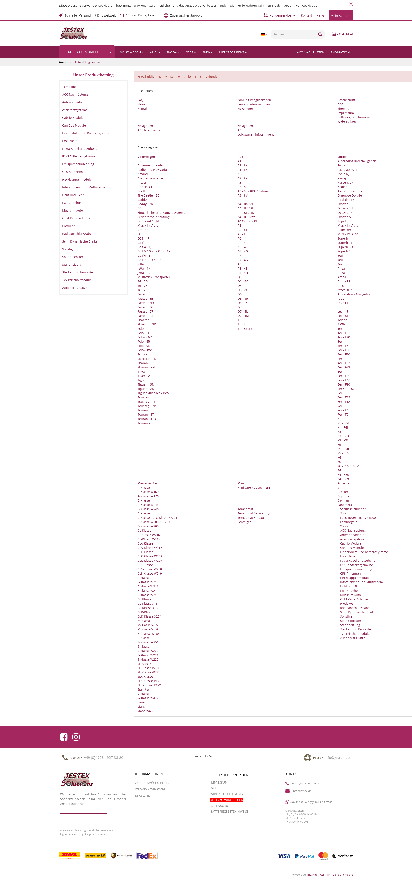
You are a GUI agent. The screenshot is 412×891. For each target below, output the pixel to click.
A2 (239, 174)
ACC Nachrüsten (310, 52)
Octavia (343, 204)
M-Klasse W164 (148, 629)
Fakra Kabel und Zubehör (358, 560)
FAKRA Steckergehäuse (356, 565)
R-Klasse (144, 638)
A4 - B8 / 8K (246, 213)
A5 (239, 225)
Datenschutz (347, 100)
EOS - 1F (143, 238)
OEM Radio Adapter (353, 599)
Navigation (340, 52)
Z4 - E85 (343, 475)
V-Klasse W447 (148, 698)
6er (340, 393)
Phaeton (143, 320)
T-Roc (141, 371)
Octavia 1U (345, 208)
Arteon (142, 182)
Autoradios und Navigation (357, 161)
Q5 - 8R (243, 298)
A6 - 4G (243, 251)
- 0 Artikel (344, 34)
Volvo (343, 526)
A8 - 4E (242, 268)
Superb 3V (345, 251)
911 (340, 487)
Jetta (141, 264)
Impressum (346, 113)
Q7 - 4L (243, 311)
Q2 (240, 277)
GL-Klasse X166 (148, 608)
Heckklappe (346, 200)
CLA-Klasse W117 (150, 548)
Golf (140, 243)
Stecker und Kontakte (355, 629)
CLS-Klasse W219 (150, 573)
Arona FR (344, 281)
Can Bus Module (351, 548)
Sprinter (143, 689)
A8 (239, 264)
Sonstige (345, 616)
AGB (341, 104)
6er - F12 (344, 402)
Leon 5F (343, 316)
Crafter (143, 230)
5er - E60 (344, 380)
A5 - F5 (242, 234)
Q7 (240, 307)
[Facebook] (63, 737)
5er (340, 371)
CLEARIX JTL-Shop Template (336, 874)
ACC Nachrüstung (352, 530)
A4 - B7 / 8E (246, 208)
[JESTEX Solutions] (81, 33)
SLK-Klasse (145, 676)
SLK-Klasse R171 (149, 681)
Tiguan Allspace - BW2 (154, 393)
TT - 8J (242, 324)
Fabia (341, 165)
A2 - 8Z (242, 178)
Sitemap (343, 109)
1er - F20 (344, 337)
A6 (239, 238)
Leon (341, 307)
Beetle (142, 191)
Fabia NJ (343, 174)
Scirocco (143, 354)
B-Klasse (144, 500)
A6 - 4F (242, 247)
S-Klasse (144, 646)
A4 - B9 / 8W (246, 217)
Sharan (143, 363)
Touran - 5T (146, 423)
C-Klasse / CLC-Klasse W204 (157, 518)
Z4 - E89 (343, 479)
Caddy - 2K (145, 204)
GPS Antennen (350, 573)
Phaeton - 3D (147, 324)
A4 (239, 200)
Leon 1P (343, 311)
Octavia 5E (345, 217)
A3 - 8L (242, 187)
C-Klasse (144, 513)
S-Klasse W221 (148, 655)
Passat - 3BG (146, 303)
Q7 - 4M (243, 316)
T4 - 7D (143, 281)
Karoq (342, 178)
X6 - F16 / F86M (348, 466)
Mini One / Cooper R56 (254, 487)
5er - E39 (344, 376)
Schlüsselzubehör (352, 509)
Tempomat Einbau (251, 518)
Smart (344, 513)
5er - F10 (344, 384)
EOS (140, 234)
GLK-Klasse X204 (149, 616)
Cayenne (344, 496)
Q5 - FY (243, 303)
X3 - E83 (343, 436)
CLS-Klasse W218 (150, 569)
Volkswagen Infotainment (256, 134)
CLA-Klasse (145, 543)
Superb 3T (345, 243)
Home (63, 62)
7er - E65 (344, 410)
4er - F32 (344, 363)
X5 (339, 444)
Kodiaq (343, 187)
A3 (239, 182)
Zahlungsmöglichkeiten (254, 100)
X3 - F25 (343, 440)
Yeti (340, 255)
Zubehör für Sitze (352, 638)
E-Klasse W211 (148, 586)
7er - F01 (344, 414)
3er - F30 (344, 354)
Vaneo (142, 702)
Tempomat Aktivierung (254, 513)
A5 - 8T (242, 230)
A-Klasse (144, 487)
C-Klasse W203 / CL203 (154, 522)
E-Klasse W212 (148, 591)
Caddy (142, 200)
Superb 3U (345, 247)
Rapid (342, 221)
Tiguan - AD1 (147, 389)
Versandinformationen (254, 104)
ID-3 (140, 161)
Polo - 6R (144, 341)
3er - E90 (344, 350)
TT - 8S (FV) (245, 328)
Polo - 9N (144, 346)
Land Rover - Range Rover (358, 518)
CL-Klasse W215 (149, 539)
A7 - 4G (243, 260)
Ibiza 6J (343, 303)
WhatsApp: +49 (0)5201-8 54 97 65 (310, 802)
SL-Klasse (144, 664)
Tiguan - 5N (146, 384)
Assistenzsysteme (150, 178)
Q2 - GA (243, 281)
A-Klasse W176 (148, 496)
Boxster (343, 492)
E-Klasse (144, 578)
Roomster (344, 230)
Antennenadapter (352, 535)
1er (340, 328)
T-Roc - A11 (146, 376)
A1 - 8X (242, 165)
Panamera (345, 505)
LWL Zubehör (349, 591)
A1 (239, 161)
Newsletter (245, 109)
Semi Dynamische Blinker (358, 612)
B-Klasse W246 (148, 509)
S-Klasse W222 (148, 659)
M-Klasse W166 (148, 634)
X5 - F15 (343, 453)
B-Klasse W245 (148, 505)
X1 (339, 419)
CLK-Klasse (145, 552)
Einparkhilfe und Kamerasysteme (161, 213)
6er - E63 (344, 397)
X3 (339, 432)
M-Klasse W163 (148, 625)
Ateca (341, 286)
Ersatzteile (347, 556)
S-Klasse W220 (148, 651)
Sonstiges (244, 522)
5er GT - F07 (346, 389)
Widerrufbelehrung (226, 794)
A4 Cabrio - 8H (248, 221)
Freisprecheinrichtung (154, 217)
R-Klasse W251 (148, 642)
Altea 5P (343, 273)
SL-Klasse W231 (149, 672)
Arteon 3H (145, 187)
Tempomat (70, 87)
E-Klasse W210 (148, 582)
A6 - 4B (243, 243)
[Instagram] (76, 737)
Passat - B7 (145, 311)
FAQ (140, 100)
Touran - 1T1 (147, 414)
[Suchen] (320, 34)
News (320, 15)
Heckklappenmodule (354, 578)
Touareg (143, 397)
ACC (240, 130)
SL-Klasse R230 (148, 668)
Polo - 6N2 (145, 337)
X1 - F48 (343, 427)
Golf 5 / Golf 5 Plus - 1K (154, 251)
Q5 (240, 294)
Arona (342, 277)
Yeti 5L (342, 260)
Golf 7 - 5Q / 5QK (150, 260)
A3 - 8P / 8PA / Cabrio (253, 191)
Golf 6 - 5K (145, 255)
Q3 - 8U (243, 290)
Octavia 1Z (345, 213)
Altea (341, 268)
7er (340, 406)
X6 (339, 457)
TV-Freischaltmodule (354, 634)
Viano (141, 707)
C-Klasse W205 (148, 526)
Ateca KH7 (345, 290)
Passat (142, 294)
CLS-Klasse (145, 565)
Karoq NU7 (345, 182)
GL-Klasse (144, 599)
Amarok (143, 174)
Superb (343, 238)
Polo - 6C (144, 333)
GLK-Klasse (145, 612)
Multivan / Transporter (154, 277)
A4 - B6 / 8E (246, 204)
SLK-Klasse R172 (149, 685)
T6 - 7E (142, 290)
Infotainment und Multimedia (361, 582)
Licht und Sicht (148, 221)
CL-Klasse (144, 530)
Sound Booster (350, 621)
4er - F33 (344, 367)
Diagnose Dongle (350, 195)
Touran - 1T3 (147, 419)
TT (239, 320)
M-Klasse (144, 621)
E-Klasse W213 (148, 595)
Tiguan (142, 380)
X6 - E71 (343, 462)
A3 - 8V (242, 195)
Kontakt (306, 15)
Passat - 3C (145, 307)
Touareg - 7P (147, 406)
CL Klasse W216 (149, 535)
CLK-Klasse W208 (150, 556)
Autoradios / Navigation (354, 294)
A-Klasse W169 (148, 492)
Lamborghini (348, 522)
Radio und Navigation (153, 170)
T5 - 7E (142, 286)
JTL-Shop (312, 874)
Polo (141, 328)
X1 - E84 (343, 423)
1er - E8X (344, 333)
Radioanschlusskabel (354, 608)
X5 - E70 (343, 449)
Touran (143, 410)
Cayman (343, 500)
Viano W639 (146, 711)
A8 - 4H (243, 273)
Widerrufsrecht (348, 121)
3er (340, 341)
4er (340, 359)
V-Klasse (144, 694)
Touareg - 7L (146, 402)
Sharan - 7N (146, 367)
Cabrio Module (350, 543)
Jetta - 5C (144, 273)
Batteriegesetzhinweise (354, 117)
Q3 (240, 286)
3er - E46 (344, 346)
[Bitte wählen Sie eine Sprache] (264, 34)
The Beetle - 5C (148, 195)
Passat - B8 (145, 316)
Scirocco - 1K (147, 359)
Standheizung (349, 625)
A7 (239, 255)
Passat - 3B (145, 298)
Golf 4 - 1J (144, 247)
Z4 (339, 470)
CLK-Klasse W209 (150, 560)
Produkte (346, 603)
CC (139, 208)
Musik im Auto (148, 225)
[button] (280, 15)
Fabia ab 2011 (347, 170)
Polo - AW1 (145, 350)
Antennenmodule (150, 165)
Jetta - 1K (144, 268)
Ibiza (341, 298)
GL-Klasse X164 (148, 603)
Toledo (342, 320)
